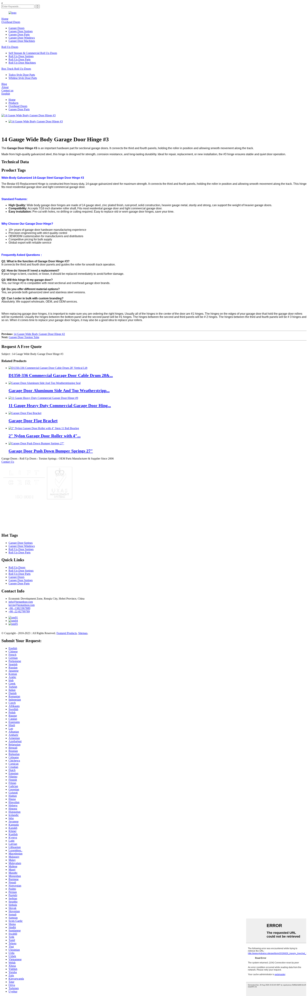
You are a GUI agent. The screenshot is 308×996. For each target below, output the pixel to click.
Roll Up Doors (9, 46)
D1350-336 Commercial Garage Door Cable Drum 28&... (61, 375)
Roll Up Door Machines (22, 62)
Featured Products (67, 633)
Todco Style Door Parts (22, 74)
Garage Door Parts (19, 34)
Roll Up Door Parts (19, 59)
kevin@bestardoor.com (22, 605)
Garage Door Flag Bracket (33, 420)
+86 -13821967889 (19, 608)
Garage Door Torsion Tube (24, 337)
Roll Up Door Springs (21, 56)
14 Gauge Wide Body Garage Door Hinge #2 (39, 334)
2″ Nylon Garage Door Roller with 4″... (45, 436)
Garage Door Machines (22, 40)
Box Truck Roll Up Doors (16, 68)
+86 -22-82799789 (19, 611)
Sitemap (82, 633)
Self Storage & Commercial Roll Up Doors (33, 53)
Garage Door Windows (22, 37)
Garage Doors (16, 28)
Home (4, 18)
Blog (4, 84)
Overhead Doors (10, 22)
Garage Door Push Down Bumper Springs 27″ (51, 451)
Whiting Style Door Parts (23, 77)
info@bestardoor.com (21, 601)
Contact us (7, 90)
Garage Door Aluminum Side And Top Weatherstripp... (59, 390)
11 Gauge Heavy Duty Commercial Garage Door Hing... (60, 405)
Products (13, 102)
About (5, 87)
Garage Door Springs (21, 31)
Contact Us (7, 461)
